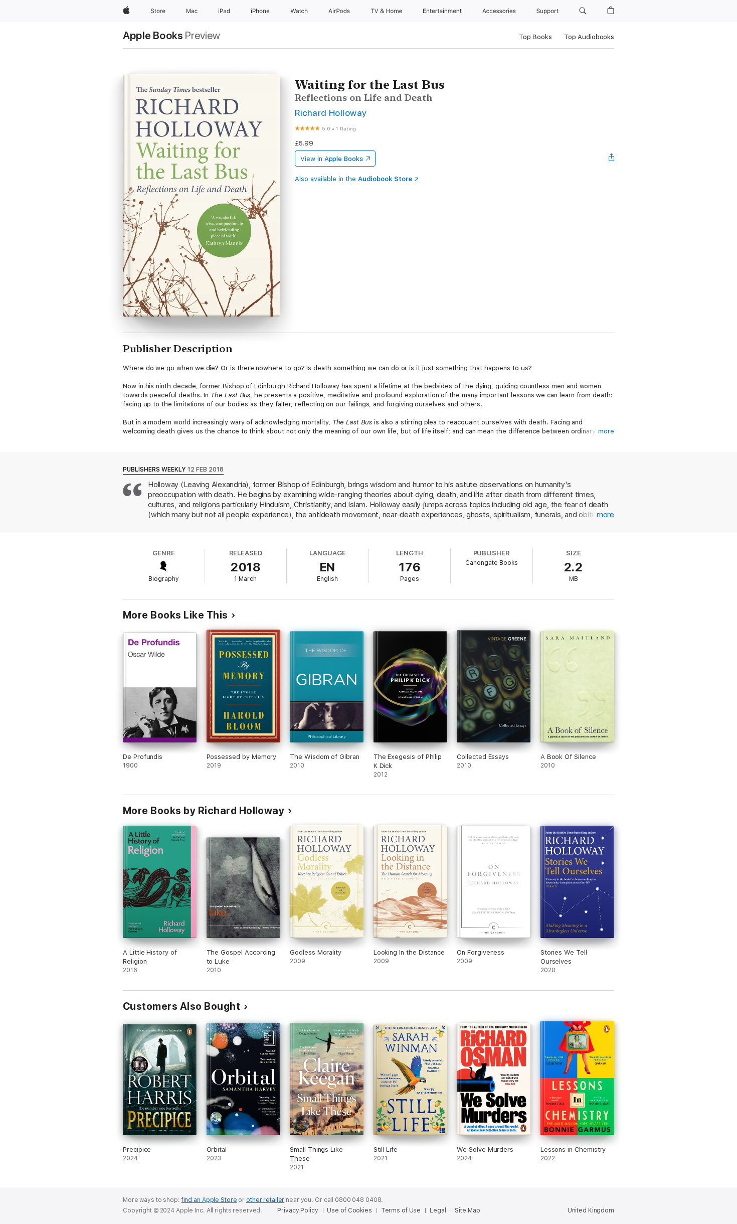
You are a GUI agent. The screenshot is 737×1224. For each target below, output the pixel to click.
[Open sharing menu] (611, 158)
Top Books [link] (535, 37)
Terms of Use (401, 1210)
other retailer (265, 1199)
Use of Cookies (349, 1210)
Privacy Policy (297, 1210)
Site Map (467, 1210)
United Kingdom (591, 1210)
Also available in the (353, 179)
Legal (438, 1210)
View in (331, 159)
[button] (583, 11)
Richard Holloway (331, 112)
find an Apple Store (209, 1199)
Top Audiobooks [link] (589, 37)
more (606, 431)
